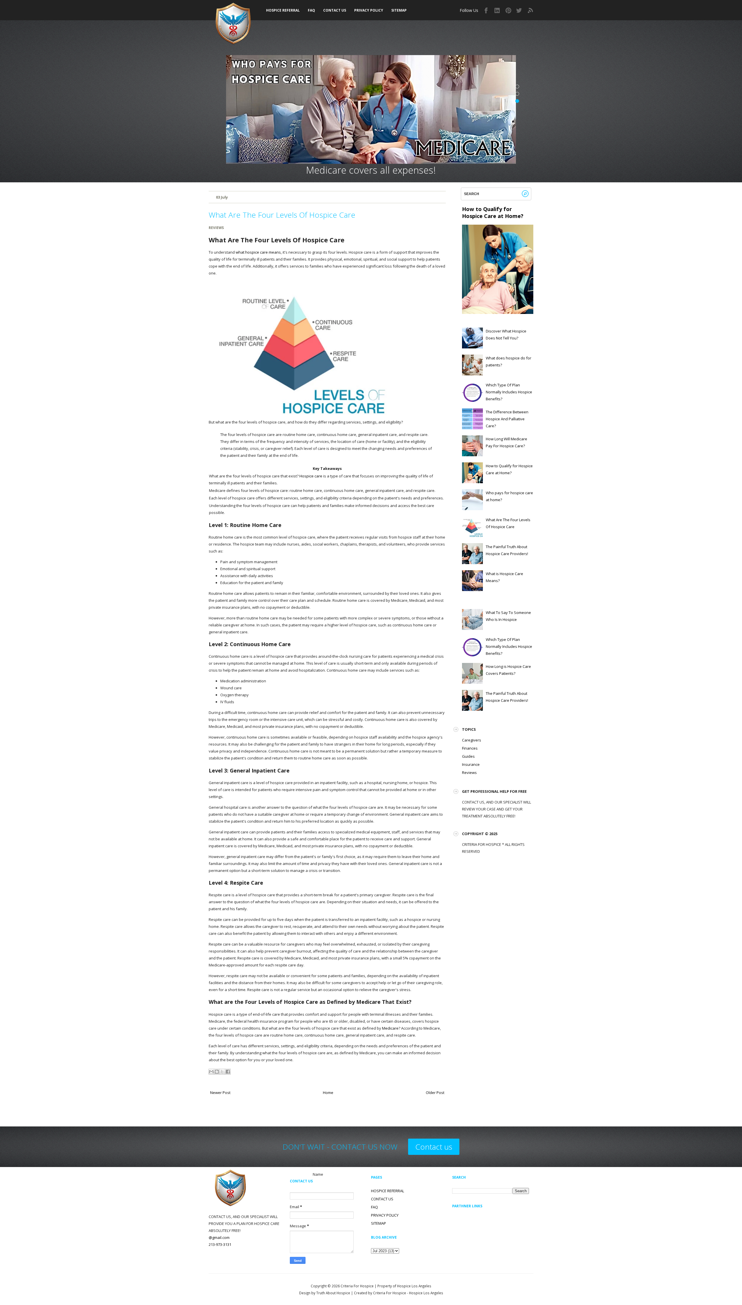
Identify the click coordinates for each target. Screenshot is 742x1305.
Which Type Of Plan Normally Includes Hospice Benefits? (509, 391)
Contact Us (334, 10)
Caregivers (471, 740)
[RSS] (530, 10)
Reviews (216, 227)
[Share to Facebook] (228, 1072)
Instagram (497, 10)
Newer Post (220, 1092)
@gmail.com (219, 1237)
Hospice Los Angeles (426, 1293)
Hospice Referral (283, 10)
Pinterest (508, 10)
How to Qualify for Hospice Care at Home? (492, 212)
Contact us (433, 1147)
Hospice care (310, 476)
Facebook (486, 10)
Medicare (390, 1028)
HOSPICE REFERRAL (387, 1190)
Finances (470, 748)
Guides (468, 756)
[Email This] (211, 1072)
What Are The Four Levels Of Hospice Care (282, 215)
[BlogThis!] (217, 1072)
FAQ (311, 10)
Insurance (471, 764)
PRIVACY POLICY (385, 1215)
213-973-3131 (220, 1244)
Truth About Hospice (333, 1293)
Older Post (435, 1092)
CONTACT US (382, 1199)
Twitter (519, 10)
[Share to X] (222, 1072)
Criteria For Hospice (357, 1286)
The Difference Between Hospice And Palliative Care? (507, 418)
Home (328, 1092)
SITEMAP (399, 10)
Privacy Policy (368, 10)
